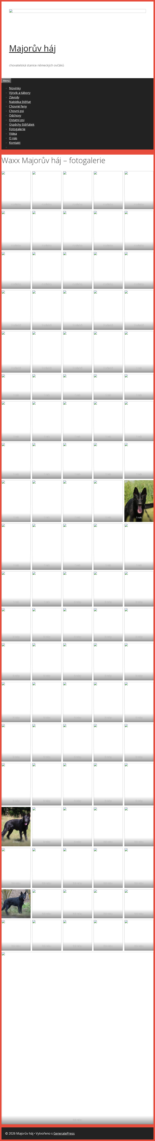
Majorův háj (32, 48)
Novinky (15, 88)
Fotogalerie (17, 129)
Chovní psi (16, 111)
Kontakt (14, 143)
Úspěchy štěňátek (21, 124)
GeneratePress (64, 1133)
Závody (14, 97)
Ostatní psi (16, 120)
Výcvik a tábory (19, 93)
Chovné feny (18, 106)
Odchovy (15, 115)
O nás (13, 138)
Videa (13, 134)
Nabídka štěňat (20, 102)
